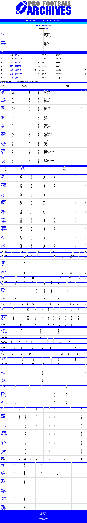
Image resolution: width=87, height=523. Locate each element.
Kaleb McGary (3, 132)
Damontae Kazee (3, 125)
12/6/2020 (11, 74)
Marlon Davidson (3, 100)
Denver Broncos (18, 70)
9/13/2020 (11, 59)
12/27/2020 (11, 78)
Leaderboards (59, 20)
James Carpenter (3, 97)
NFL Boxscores (43, 512)
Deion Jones (3, 123)
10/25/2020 (11, 67)
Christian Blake (3, 94)
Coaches (46, 20)
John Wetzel (3, 161)
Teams (39, 20)
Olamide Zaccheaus (4, 163)
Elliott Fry (2, 106)
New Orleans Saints (18, 71)
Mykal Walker (3, 160)
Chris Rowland (3, 230)
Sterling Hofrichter (3, 119)
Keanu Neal (2, 136)
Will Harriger (3, 33)
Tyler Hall (2, 196)
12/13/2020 (11, 76)
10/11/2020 (11, 65)
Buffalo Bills (17, 55)
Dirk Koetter (2, 35)
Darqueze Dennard (4, 102)
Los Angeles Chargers (19, 76)
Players (42, 20)
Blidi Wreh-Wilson (3, 162)
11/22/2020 (11, 71)
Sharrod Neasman (3, 137)
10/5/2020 (11, 63)
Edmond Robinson (4, 145)
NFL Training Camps (43, 515)
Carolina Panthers (18, 65)
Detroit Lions (17, 67)
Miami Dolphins (17, 54)
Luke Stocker (3, 154)
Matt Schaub (3, 149)
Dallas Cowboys (18, 61)
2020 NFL (38, 25)
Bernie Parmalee (3, 43)
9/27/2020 (11, 62)
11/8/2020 (11, 70)
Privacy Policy (43, 520)
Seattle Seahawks (18, 59)
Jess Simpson (3, 44)
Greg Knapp (2, 34)
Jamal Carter (3, 98)
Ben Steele (2, 45)
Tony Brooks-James (4, 179)
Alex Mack (2, 128)
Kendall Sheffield (3, 151)
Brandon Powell (3, 142)
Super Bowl (43, 519)
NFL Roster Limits (43, 517)
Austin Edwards (3, 187)
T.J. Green (2, 110)
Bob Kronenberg (3, 37)
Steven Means (3, 134)
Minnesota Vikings (18, 66)
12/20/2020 (11, 77)
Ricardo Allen (3, 92)
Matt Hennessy (3, 117)
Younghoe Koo (3, 126)
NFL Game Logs (43, 513)
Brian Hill (2, 118)
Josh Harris (2, 115)
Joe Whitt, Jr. (3, 50)
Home (27, 20)
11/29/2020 (11, 73)
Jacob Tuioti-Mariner (4, 159)
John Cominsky (3, 99)
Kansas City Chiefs (18, 78)
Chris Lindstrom (3, 127)
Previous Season (43, 25)
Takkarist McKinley (4, 133)
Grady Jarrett (3, 205)
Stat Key (45, 26)
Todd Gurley (2, 111)
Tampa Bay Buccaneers (19, 77)
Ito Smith (2, 152)
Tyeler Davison (3, 101)
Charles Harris (3, 370)
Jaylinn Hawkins (3, 116)
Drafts (50, 20)
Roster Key (42, 26)
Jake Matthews (3, 213)
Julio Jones (2, 124)
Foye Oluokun (3, 141)
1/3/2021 (11, 80)
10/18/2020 (11, 66)
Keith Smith (2, 153)
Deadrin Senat (3, 150)
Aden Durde (2, 32)
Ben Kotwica (3, 36)
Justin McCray (3, 214)
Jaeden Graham (3, 109)
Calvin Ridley (3, 144)
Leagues (30, 20)
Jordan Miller (3, 135)
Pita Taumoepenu (3, 239)
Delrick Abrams (3, 91)
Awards (54, 20)
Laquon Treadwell (3, 158)
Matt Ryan (2, 231)
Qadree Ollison (3, 140)
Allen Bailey (2, 93)
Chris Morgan (3, 41)
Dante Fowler (3, 188)
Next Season (48, 25)
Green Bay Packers (18, 63)
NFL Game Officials (43, 514)
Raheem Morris (3, 42)
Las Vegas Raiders (18, 73)
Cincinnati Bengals (18, 57)
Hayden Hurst (3, 204)
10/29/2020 (11, 69)
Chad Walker (3, 49)
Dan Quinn (46, 28)
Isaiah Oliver (3, 222)
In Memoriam (43, 511)
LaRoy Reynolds (3, 143)
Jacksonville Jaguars (18, 58)
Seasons (34, 20)
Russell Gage (3, 107)
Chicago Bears (17, 62)
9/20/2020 (11, 61)
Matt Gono (2, 108)
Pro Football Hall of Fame (43, 518)
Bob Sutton (2, 46)
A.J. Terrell (22, 167)
